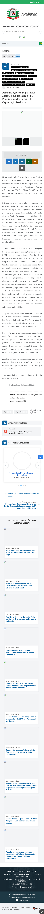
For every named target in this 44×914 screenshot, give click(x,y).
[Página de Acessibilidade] (37, 26)
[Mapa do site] (33, 26)
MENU (6, 43)
